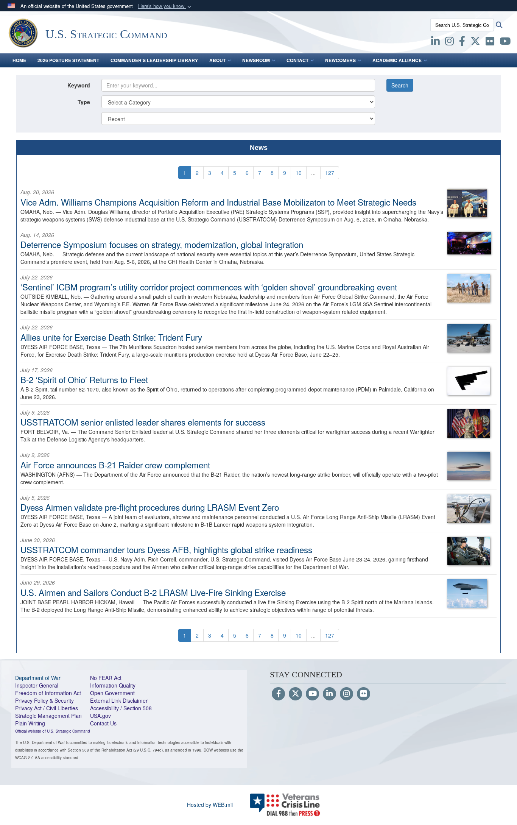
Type (84, 102)
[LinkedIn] (329, 694)
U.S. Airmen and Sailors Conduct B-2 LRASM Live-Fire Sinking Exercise (153, 592)
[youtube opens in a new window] (505, 42)
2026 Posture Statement (68, 60)
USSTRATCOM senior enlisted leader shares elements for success (142, 422)
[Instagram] (346, 694)
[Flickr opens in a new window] (490, 42)
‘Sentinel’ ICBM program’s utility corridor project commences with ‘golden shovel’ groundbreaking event (208, 287)
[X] (475, 42)
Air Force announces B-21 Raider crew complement (115, 465)
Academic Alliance (397, 60)
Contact (297, 60)
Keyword (78, 85)
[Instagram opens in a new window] (449, 42)
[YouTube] (312, 694)
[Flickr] (363, 694)
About (217, 60)
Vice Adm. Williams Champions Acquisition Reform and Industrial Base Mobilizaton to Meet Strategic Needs (218, 202)
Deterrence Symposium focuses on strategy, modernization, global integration (161, 244)
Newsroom (256, 60)
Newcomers (340, 60)
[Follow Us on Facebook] (278, 694)
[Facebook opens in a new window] (462, 42)
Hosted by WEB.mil (210, 804)
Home (19, 60)
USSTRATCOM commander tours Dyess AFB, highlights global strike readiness (166, 549)
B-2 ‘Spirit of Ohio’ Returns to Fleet (84, 379)
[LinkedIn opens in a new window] (435, 42)
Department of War (38, 678)
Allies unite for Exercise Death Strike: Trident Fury (111, 337)
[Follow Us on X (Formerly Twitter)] (295, 694)
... (313, 172)
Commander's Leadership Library (154, 60)
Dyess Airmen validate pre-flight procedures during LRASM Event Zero (149, 507)
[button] (165, 6)
